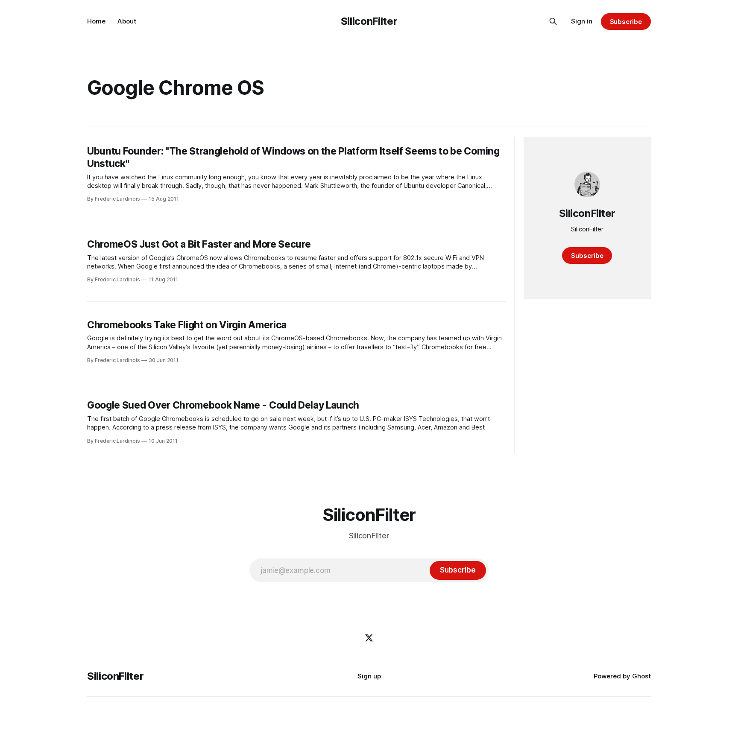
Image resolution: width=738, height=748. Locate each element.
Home (96, 21)
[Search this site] (553, 21)
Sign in (581, 21)
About (126, 21)
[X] (369, 638)
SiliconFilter (369, 21)
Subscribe (626, 22)
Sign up (369, 676)
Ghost (641, 676)
